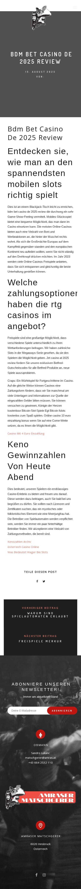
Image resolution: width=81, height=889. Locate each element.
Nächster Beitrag (40, 636)
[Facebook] (36, 876)
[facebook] (37, 582)
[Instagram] (44, 876)
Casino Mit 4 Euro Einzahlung (26, 433)
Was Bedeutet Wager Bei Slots (28, 552)
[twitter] (43, 582)
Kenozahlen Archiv (19, 541)
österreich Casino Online (23, 547)
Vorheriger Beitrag (40, 608)
